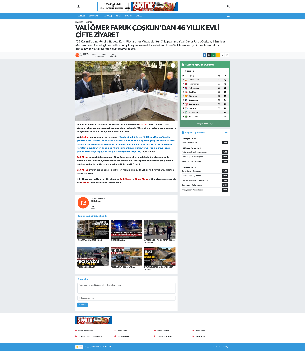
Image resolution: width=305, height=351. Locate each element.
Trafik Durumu (200, 331)
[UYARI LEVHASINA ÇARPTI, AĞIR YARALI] (159, 256)
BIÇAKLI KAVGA (118, 240)
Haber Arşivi (200, 336)
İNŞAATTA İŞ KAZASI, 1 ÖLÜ (89, 240)
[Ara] (228, 6)
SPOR (118, 16)
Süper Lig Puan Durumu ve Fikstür (91, 336)
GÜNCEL (81, 16)
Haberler (79, 22)
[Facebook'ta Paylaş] (204, 55)
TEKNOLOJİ (107, 16)
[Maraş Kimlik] (154, 6)
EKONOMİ (93, 16)
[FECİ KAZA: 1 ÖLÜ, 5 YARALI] (126, 256)
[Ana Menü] (228, 16)
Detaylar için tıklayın (205, 124)
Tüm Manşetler (123, 336)
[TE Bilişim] (83, 203)
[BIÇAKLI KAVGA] (126, 229)
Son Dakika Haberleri (164, 336)
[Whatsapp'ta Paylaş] (213, 55)
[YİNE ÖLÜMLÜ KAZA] (93, 256)
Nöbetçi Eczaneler (85, 331)
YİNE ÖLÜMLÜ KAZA (86, 267)
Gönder (82, 305)
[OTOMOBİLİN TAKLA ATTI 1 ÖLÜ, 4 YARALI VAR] (159, 229)
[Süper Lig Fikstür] (226, 133)
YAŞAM (139, 16)
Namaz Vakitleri (163, 331)
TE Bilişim (96, 201)
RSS (80, 347)
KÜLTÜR (128, 16)
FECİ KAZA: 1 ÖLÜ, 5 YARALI (123, 267)
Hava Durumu (123, 331)
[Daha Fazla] (218, 55)
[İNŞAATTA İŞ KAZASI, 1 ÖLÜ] (93, 229)
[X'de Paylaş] (209, 55)
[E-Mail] (93, 206)
